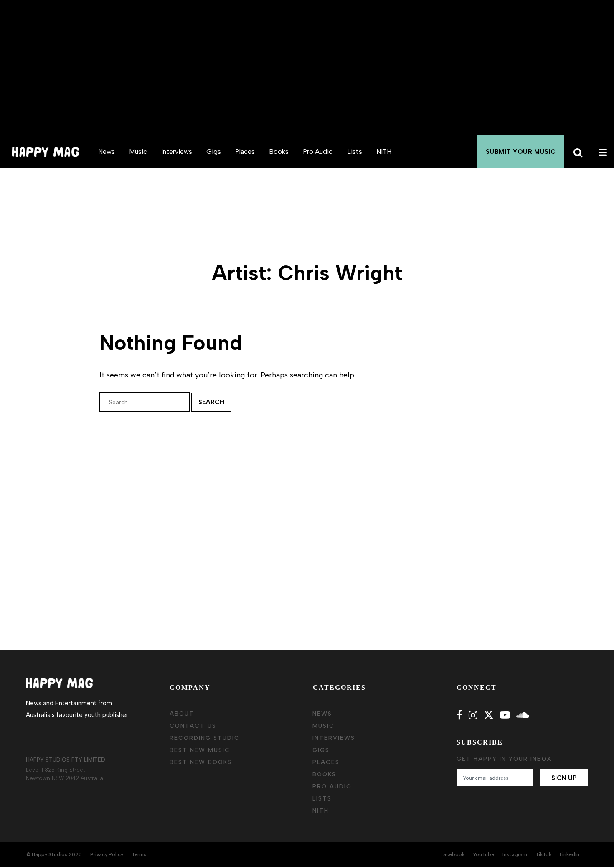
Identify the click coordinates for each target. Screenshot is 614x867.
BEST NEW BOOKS (201, 762)
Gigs (213, 152)
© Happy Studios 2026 (54, 854)
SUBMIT (521, 152)
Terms (139, 854)
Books (279, 152)
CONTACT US (193, 725)
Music (138, 152)
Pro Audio (318, 152)
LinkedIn (569, 854)
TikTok (543, 854)
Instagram (514, 854)
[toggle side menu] (601, 151)
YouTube (483, 854)
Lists (354, 152)
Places (245, 152)
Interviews (176, 152)
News (106, 152)
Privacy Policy (106, 854)
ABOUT (182, 713)
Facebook (452, 854)
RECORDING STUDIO (205, 738)
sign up (564, 778)
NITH (383, 152)
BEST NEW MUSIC (200, 750)
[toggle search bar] (576, 151)
